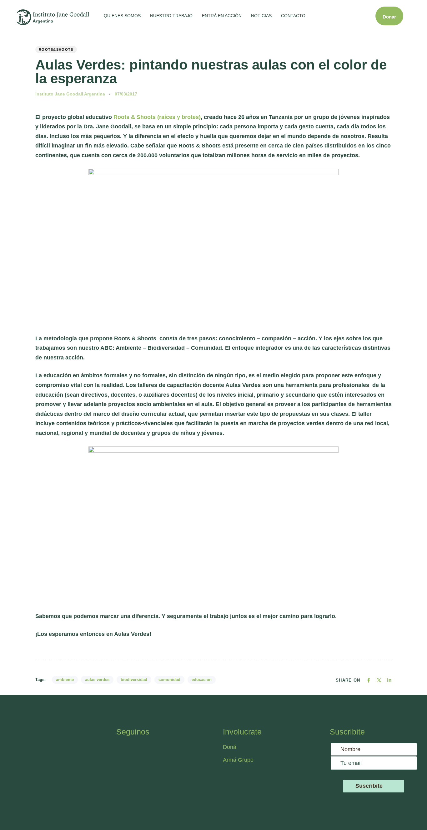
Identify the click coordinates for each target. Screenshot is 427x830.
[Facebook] (124, 750)
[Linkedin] (193, 750)
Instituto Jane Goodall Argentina (70, 93)
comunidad (169, 679)
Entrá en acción (222, 15)
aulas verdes (97, 679)
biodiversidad (134, 679)
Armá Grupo (238, 760)
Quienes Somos (122, 15)
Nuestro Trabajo (171, 15)
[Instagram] (141, 750)
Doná (229, 747)
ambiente (65, 679)
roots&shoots (56, 49)
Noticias (261, 15)
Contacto (293, 15)
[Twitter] (158, 750)
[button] (329, 16)
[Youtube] (175, 750)
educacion (202, 679)
